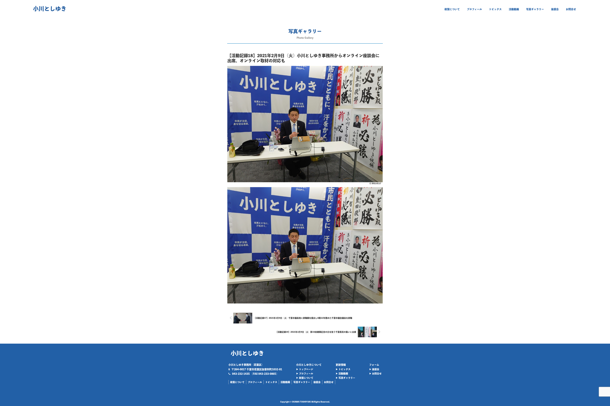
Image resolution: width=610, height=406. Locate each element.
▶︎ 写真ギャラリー (345, 378)
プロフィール (255, 382)
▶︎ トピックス (343, 369)
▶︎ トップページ (304, 369)
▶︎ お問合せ (375, 373)
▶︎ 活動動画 (342, 373)
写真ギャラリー (301, 382)
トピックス (271, 382)
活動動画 (285, 382)
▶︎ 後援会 (374, 369)
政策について (237, 382)
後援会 (317, 382)
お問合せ (328, 382)
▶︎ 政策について (304, 378)
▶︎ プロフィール (304, 373)
